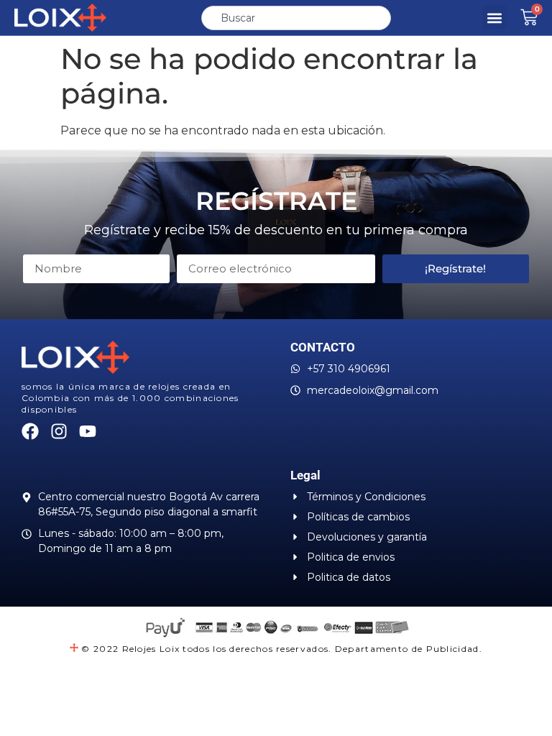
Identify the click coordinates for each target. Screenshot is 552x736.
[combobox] (296, 18)
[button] (494, 17)
